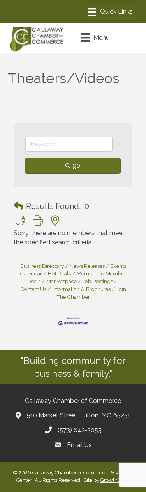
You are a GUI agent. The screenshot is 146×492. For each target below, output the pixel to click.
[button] (18, 206)
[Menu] (110, 12)
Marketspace (61, 281)
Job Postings (98, 281)
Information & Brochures (81, 289)
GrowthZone (115, 480)
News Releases (87, 266)
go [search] (76, 165)
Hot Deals (59, 273)
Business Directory (42, 266)
